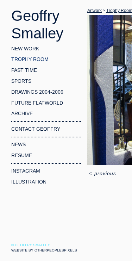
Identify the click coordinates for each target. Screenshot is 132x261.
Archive (22, 113)
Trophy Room (30, 59)
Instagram (25, 171)
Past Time (24, 70)
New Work (25, 48)
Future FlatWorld (37, 103)
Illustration (28, 182)
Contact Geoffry (35, 129)
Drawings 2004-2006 (37, 92)
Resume (21, 155)
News (18, 144)
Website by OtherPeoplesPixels (44, 250)
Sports (21, 81)
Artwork (94, 10)
